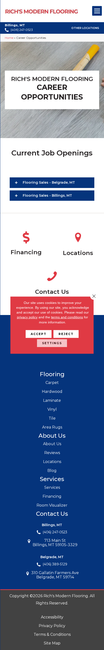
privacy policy (27, 317)
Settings (52, 343)
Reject (66, 334)
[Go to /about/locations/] (78, 244)
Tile (52, 418)
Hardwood (52, 391)
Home (9, 38)
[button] (52, 182)
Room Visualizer (52, 505)
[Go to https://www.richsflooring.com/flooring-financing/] (26, 244)
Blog (52, 470)
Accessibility (52, 617)
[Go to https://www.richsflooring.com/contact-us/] (52, 283)
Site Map (52, 643)
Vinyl (52, 409)
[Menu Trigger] (97, 11)
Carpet (52, 382)
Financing (52, 496)
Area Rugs (52, 427)
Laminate (52, 400)
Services (52, 487)
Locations (52, 461)
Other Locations (85, 28)
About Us (52, 444)
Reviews (52, 452)
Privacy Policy (52, 625)
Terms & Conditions (52, 634)
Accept (38, 334)
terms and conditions (67, 317)
